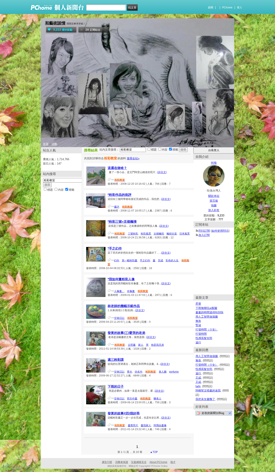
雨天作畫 (132, 398)
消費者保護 (121, 462)
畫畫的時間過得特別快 (209, 312)
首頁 (46, 144)
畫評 (116, 206)
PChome (227, 7)
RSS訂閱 (204, 230)
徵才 (173, 462)
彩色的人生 (172, 260)
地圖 (214, 205)
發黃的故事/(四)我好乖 (124, 413)
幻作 (116, 260)
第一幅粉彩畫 (129, 260)
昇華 (198, 303)
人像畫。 (119, 291)
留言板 (214, 200)
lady (198, 386)
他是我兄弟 (157, 344)
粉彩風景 (146, 233)
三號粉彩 (133, 233)
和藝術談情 (55, 23)
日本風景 (184, 233)
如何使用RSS (220, 230)
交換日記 (119, 318)
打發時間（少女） (207, 329)
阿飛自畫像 (160, 425)
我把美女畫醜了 (205, 399)
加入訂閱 (204, 235)
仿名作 (138, 371)
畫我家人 (146, 425)
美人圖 (163, 371)
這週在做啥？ (117, 168)
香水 (129, 371)
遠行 (198, 342)
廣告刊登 (107, 462)
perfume (174, 371)
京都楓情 (159, 233)
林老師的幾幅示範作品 (124, 306)
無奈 (198, 321)
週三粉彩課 (116, 359)
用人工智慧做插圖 (207, 316)
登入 (239, 7)
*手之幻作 (115, 248)
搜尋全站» (133, 158)
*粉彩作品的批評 (119, 194)
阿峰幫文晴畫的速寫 (208, 390)
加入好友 (213, 210)
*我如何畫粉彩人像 (121, 279)
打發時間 (201, 333)
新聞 (210, 7)
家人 (140, 344)
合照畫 (132, 344)
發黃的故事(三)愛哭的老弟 (126, 333)
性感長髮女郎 (204, 338)
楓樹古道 (172, 233)
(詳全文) (162, 172)
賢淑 (198, 325)
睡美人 (157, 398)
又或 (198, 377)
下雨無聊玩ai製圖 (206, 308)
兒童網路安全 (139, 462)
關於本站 (213, 196)
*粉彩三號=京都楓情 (122, 221)
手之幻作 (145, 260)
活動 (54, 144)
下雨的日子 (116, 386)
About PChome (158, 462)
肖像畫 (131, 291)
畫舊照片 (133, 425)
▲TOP (153, 452)
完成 (160, 260)
